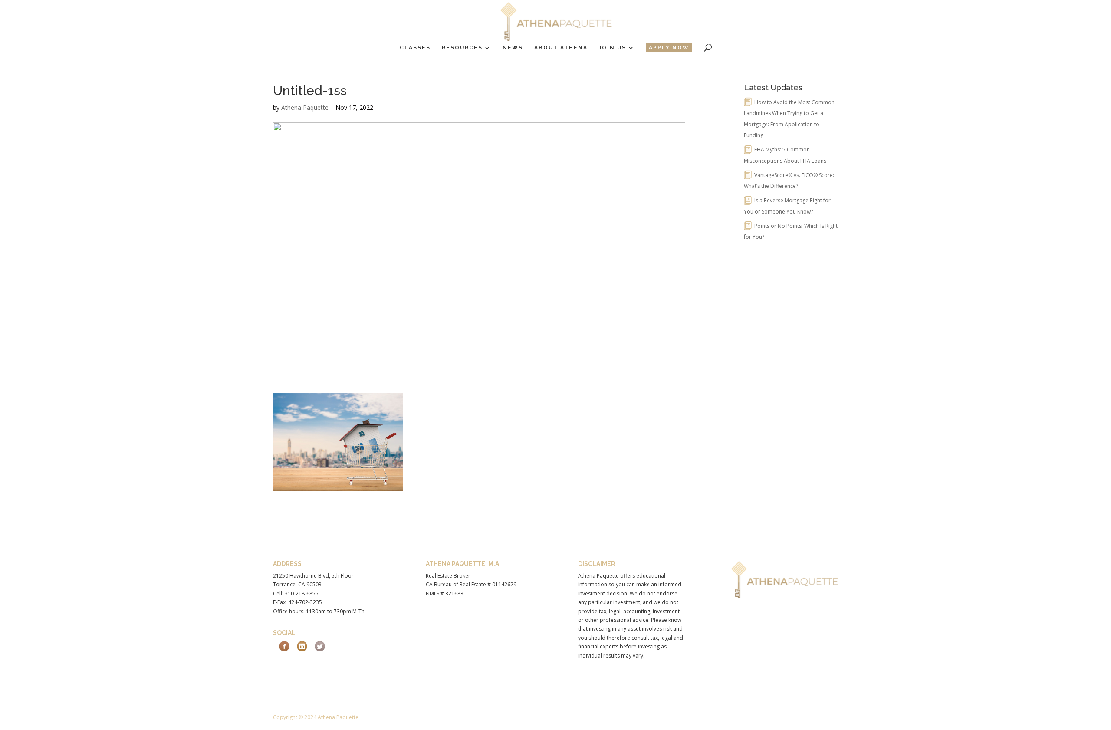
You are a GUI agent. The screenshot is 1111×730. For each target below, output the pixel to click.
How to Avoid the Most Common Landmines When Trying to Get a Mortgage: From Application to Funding (789, 119)
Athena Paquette (305, 107)
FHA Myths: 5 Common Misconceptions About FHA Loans (785, 155)
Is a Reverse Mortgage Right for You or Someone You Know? (787, 206)
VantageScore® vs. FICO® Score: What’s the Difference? (789, 180)
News (513, 48)
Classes (415, 48)
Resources (462, 48)
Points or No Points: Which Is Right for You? (791, 231)
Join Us (612, 48)
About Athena (561, 48)
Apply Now (669, 48)
